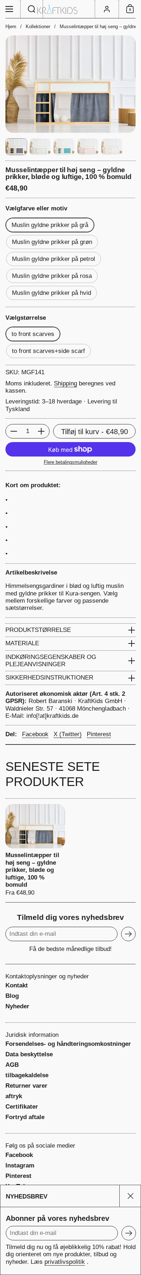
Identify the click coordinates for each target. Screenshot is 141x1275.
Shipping (65, 383)
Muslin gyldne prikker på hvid (51, 292)
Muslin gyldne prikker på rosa (52, 275)
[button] (32, 9)
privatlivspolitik (64, 1261)
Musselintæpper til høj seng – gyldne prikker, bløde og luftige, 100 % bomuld (35, 850)
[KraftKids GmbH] (70, 9)
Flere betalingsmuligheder (70, 462)
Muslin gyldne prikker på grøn (52, 242)
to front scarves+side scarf (48, 351)
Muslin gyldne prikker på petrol (53, 259)
